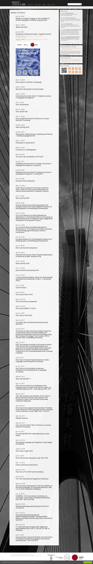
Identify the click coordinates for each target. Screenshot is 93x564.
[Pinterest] (79, 68)
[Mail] (79, 72)
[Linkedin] (69, 72)
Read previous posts (66, 42)
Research (31, 4)
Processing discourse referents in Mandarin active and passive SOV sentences (71, 49)
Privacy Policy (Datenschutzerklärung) (34, 555)
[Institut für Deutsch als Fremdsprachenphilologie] (51, 557)
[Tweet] (76, 68)
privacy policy (40, 562)
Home (12, 7)
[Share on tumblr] (73, 72)
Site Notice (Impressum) (22, 555)
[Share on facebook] (69, 68)
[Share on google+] (73, 68)
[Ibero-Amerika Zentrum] (67, 557)
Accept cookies (88, 562)
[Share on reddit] (76, 72)
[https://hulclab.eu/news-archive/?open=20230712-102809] (64, 70)
